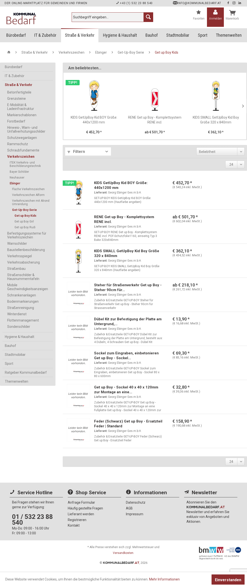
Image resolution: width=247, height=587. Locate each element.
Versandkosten (123, 553)
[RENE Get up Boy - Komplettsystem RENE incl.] (155, 96)
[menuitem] (112, 17)
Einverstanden (228, 580)
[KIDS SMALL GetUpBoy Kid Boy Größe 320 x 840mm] (216, 96)
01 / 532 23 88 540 (32, 519)
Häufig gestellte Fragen (85, 508)
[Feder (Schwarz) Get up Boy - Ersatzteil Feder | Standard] (78, 430)
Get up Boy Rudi (24, 227)
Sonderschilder (18, 327)
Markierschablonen (21, 115)
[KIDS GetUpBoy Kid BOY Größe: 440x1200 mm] (94, 96)
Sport (9, 363)
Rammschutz (17, 144)
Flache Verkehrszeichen (28, 189)
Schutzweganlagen (22, 138)
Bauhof (10, 346)
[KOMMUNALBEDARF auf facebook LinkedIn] (239, 3)
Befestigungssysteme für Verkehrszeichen (26, 235)
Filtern (78, 151)
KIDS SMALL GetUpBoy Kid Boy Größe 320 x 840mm (216, 119)
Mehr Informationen (164, 579)
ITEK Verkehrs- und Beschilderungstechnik (25, 164)
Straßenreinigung (20, 308)
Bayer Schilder (19, 171)
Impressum (134, 514)
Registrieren (77, 520)
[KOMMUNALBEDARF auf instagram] (234, 3)
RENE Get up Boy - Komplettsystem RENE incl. (154, 119)
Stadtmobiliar (15, 355)
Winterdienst (17, 314)
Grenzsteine (16, 98)
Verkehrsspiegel (19, 256)
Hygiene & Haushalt (19, 337)
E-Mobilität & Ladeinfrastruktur (20, 107)
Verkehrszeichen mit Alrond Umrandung (30, 202)
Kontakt (74, 525)
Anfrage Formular (81, 502)
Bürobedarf (13, 67)
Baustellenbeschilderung (26, 250)
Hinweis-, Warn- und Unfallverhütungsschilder (26, 129)
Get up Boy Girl (24, 221)
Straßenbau (16, 269)
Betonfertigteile (19, 92)
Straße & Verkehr (18, 85)
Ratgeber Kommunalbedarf (26, 372)
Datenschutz (135, 502)
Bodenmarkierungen (23, 301)
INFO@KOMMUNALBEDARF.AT (199, 3)
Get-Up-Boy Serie (24, 210)
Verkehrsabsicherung (23, 262)
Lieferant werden (81, 514)
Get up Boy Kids (25, 215)
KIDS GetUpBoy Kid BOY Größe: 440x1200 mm (94, 119)
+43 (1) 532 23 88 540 (136, 3)
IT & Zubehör (14, 76)
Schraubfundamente (23, 150)
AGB (129, 508)
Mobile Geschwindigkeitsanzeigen (27, 287)
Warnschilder (17, 243)
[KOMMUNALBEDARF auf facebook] (229, 3)
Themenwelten (16, 381)
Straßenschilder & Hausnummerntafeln (23, 277)
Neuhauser (17, 177)
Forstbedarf (16, 121)
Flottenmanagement (23, 320)
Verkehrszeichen (20, 156)
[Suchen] (148, 17)
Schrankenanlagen (21, 295)
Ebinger (15, 183)
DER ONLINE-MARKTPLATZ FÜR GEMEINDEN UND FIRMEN (46, 3)
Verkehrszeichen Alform (28, 195)
